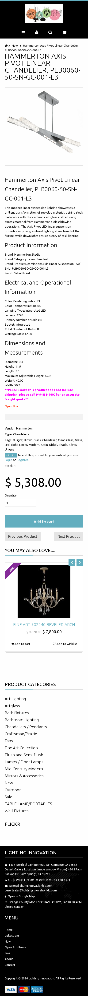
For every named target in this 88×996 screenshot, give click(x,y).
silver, (73, 444)
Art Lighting (15, 699)
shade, (64, 444)
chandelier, (50, 440)
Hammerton (24, 428)
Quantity (10, 495)
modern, (35, 444)
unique (9, 449)
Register (22, 459)
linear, (24, 444)
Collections (12, 935)
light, (15, 444)
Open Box (11, 406)
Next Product (68, 536)
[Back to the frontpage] (6, 45)
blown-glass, (33, 440)
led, (8, 444)
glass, (79, 440)
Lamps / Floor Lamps (24, 762)
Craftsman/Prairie (21, 734)
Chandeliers (21, 434)
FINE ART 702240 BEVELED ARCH (44, 624)
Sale (8, 797)
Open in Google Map (21, 896)
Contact (10, 964)
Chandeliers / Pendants (26, 727)
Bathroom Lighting (22, 720)
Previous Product (22, 536)
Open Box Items (15, 947)
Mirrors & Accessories (24, 776)
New (15, 45)
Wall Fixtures (17, 811)
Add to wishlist (66, 643)
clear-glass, (66, 440)
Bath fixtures (17, 713)
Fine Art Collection (21, 748)
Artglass (12, 706)
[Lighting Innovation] (44, 13)
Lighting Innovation (41, 978)
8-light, (18, 440)
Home (9, 929)
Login (8, 459)
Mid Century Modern (24, 769)
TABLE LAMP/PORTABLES (28, 804)
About (9, 959)
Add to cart (44, 521)
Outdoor (13, 790)
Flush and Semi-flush (24, 755)
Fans (9, 741)
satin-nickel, (50, 444)
